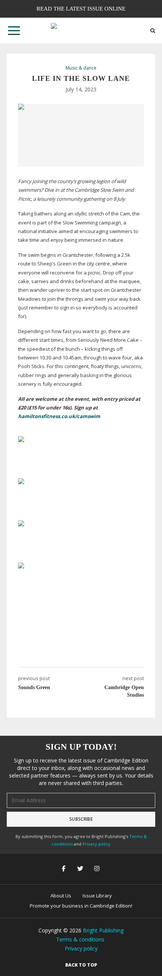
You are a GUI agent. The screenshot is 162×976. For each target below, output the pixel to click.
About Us (60, 895)
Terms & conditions (80, 939)
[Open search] (152, 30)
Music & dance (81, 68)
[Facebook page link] (64, 869)
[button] (14, 30)
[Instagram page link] (97, 869)
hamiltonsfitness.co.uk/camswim (59, 416)
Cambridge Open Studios (124, 691)
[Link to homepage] (81, 30)
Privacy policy (96, 844)
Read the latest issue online (81, 9)
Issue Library (97, 895)
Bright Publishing (103, 930)
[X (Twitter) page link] (81, 869)
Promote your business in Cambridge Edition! (81, 905)
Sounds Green (34, 687)
